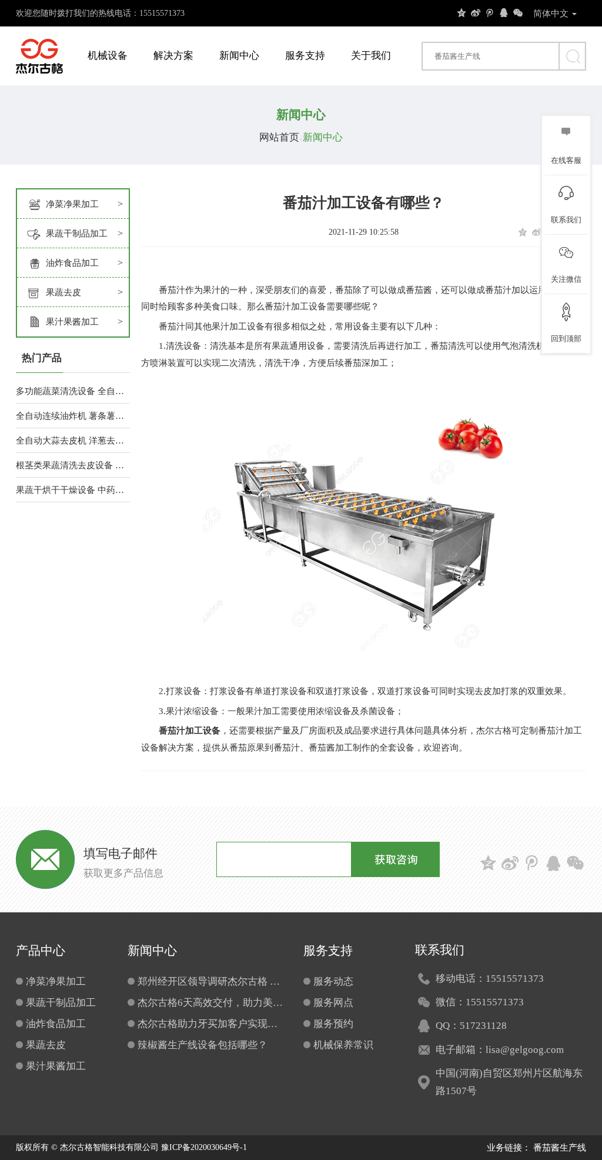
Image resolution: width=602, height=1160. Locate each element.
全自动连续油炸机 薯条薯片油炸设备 (73, 416)
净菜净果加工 (72, 204)
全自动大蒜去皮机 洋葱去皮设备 (73, 440)
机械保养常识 (343, 1045)
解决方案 (173, 55)
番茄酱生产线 (559, 1147)
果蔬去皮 (63, 292)
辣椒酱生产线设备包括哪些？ (202, 1045)
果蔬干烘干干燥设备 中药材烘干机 (73, 490)
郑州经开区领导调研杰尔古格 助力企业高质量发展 (212, 981)
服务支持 (305, 55)
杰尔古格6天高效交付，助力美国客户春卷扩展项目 (212, 1002)
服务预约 (333, 1023)
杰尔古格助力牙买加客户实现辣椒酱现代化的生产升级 (212, 1023)
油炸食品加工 (72, 263)
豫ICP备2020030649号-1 (204, 1147)
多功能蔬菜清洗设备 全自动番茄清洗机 (73, 391)
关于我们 (371, 55)
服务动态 (333, 981)
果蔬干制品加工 (77, 233)
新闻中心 (239, 55)
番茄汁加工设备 (189, 730)
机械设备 (108, 55)
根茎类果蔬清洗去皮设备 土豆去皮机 (73, 465)
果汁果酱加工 (72, 321)
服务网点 (333, 1002)
